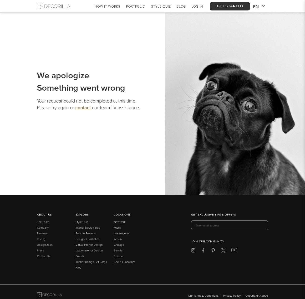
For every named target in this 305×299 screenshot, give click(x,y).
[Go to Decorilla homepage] (49, 295)
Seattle (118, 250)
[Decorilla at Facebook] (203, 251)
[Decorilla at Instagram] (193, 251)
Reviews (42, 233)
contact (83, 107)
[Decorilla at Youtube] (234, 251)
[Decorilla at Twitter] (223, 251)
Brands (80, 256)
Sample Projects (86, 233)
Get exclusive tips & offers (213, 214)
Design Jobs (45, 245)
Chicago (119, 245)
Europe (118, 256)
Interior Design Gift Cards (91, 262)
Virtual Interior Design (89, 245)
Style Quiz (82, 222)
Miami (117, 227)
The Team (43, 222)
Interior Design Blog (88, 227)
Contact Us (43, 256)
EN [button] (256, 7)
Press (40, 250)
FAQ (78, 267)
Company (43, 227)
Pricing (41, 239)
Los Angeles (122, 233)
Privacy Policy (232, 296)
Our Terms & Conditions (203, 296)
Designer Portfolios (88, 239)
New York (120, 222)
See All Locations (125, 262)
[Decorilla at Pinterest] (213, 251)
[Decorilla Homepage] (53, 6)
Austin (118, 239)
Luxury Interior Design (89, 250)
